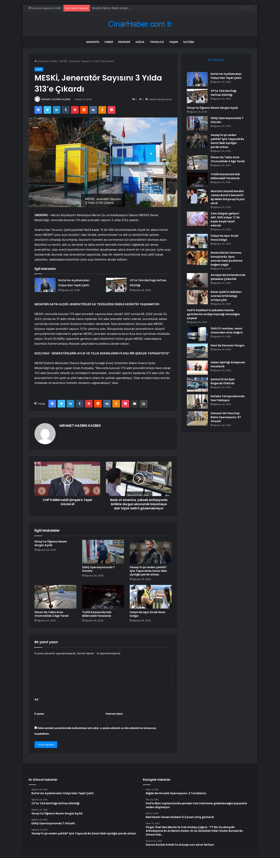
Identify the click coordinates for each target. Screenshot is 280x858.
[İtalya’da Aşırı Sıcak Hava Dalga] (151, 597)
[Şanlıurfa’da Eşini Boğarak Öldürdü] (197, 384)
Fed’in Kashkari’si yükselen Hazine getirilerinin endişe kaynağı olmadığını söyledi (213, 314)
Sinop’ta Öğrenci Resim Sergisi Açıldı (113, 8)
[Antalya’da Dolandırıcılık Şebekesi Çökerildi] (197, 280)
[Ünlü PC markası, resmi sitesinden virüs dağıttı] (197, 334)
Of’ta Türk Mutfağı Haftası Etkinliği (223, 93)
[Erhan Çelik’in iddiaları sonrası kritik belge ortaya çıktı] (197, 297)
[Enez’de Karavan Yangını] (197, 351)
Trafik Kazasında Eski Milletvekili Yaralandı (96, 614)
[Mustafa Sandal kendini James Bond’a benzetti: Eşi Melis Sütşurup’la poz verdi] (197, 196)
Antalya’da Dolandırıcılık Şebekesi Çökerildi (228, 277)
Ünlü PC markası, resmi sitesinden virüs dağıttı (227, 330)
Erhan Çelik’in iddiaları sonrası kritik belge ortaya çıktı (226, 296)
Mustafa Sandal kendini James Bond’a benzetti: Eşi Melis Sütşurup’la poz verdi (228, 197)
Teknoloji (157, 41)
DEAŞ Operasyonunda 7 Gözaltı (98, 569)
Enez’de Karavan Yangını (228, 345)
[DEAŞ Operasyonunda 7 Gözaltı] (103, 551)
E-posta (40, 713)
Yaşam (173, 41)
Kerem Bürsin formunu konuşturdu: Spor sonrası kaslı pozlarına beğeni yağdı (226, 259)
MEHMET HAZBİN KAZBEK (55, 99)
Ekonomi (124, 41)
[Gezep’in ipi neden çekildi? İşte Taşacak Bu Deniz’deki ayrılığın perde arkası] (151, 551)
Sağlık (139, 41)
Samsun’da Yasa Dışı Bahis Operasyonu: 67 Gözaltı (226, 417)
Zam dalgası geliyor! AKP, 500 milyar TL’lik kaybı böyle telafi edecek (225, 219)
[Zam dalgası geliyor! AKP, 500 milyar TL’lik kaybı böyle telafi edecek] (197, 219)
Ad (37, 699)
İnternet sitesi (114, 713)
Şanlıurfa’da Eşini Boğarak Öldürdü (223, 381)
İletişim (188, 41)
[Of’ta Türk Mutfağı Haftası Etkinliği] (116, 285)
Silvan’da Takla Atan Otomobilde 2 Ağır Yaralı (51, 614)
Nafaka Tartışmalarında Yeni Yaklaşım (228, 398)
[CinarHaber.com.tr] (140, 24)
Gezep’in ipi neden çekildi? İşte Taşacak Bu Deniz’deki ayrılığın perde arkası (148, 570)
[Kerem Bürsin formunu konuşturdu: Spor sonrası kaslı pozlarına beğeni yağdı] (197, 258)
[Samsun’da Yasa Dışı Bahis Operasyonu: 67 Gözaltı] (197, 418)
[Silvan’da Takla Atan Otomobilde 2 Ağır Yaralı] (55, 597)
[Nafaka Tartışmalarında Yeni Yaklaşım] (197, 401)
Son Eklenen (216, 60)
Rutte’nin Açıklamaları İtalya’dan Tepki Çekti (226, 76)
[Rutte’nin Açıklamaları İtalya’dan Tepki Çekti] (45, 285)
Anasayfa (92, 41)
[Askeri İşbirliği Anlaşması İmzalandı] (197, 367)
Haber (109, 41)
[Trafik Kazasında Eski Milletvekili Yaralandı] (103, 597)
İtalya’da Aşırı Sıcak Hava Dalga (147, 614)
